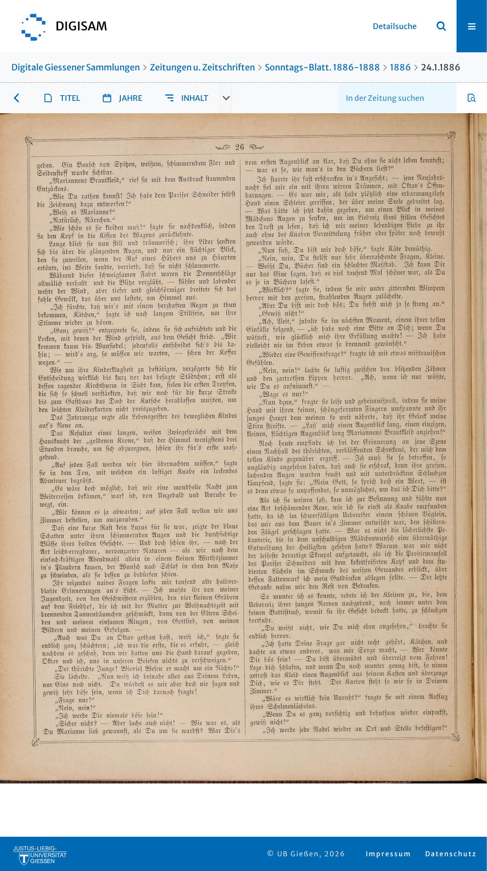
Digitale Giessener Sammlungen (75, 67)
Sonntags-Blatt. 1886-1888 (322, 67)
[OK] (441, 26)
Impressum (388, 854)
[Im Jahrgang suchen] (472, 98)
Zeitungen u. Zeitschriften (202, 67)
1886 (400, 67)
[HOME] (59, 26)
